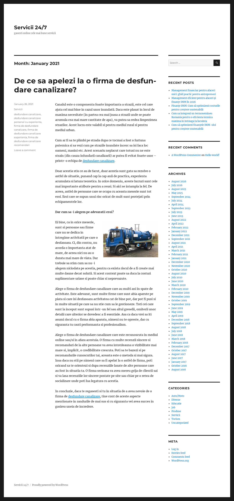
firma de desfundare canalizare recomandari (27, 141)
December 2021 (180, 235)
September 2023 (180, 208)
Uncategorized (179, 422)
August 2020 (178, 273)
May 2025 (177, 193)
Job (173, 407)
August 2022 (178, 219)
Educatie (176, 403)
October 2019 (179, 300)
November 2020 (180, 266)
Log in (175, 449)
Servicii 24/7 (30, 27)
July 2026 (176, 185)
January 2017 (178, 361)
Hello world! (212, 155)
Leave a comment (25, 150)
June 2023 (177, 216)
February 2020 (179, 289)
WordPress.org (180, 460)
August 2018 (178, 327)
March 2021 (178, 250)
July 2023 (176, 212)
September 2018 (180, 323)
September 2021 (180, 239)
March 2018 (178, 338)
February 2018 (179, 342)
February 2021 (179, 254)
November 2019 (180, 296)
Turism (175, 419)
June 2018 (177, 335)
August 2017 (178, 354)
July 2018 (176, 331)
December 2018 (180, 319)
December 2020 (180, 262)
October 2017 (179, 350)
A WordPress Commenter (186, 155)
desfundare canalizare (27, 114)
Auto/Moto (177, 396)
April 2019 (177, 315)
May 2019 (177, 312)
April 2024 (177, 204)
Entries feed (178, 453)
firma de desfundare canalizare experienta (27, 133)
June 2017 (177, 358)
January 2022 (179, 231)
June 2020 (177, 281)
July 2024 (176, 200)
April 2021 (177, 246)
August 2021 (178, 242)
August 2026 (178, 181)
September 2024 (180, 196)
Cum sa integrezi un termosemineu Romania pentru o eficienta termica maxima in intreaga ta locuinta (192, 117)
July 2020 (176, 277)
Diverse (175, 399)
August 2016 (178, 369)
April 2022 (177, 223)
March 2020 (178, 285)
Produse (176, 411)
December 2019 (180, 292)
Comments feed (180, 456)
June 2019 (177, 308)
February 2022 (179, 227)
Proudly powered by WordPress (50, 485)
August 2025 (178, 189)
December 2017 (180, 346)
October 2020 (179, 269)
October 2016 (179, 365)
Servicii (18, 109)
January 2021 (178, 258)
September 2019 (180, 304)
